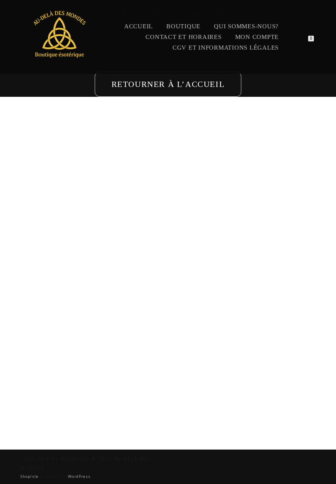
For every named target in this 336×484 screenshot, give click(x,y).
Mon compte (257, 37)
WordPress (79, 476)
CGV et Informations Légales (226, 47)
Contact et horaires (183, 37)
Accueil (138, 26)
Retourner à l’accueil (168, 84)
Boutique (183, 26)
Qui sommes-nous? (246, 26)
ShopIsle (30, 476)
